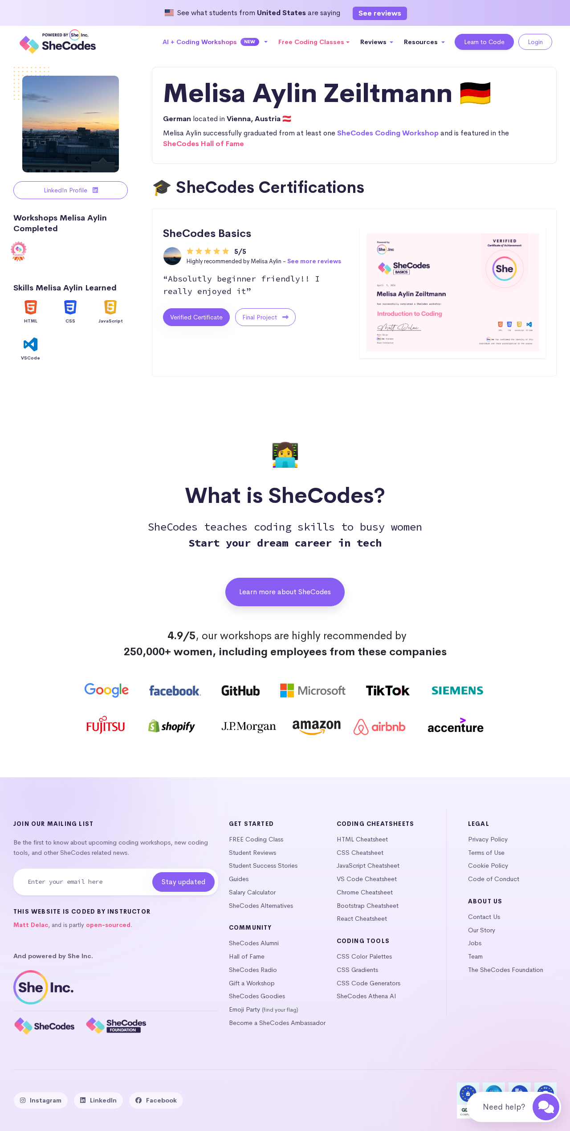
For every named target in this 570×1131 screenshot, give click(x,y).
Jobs (474, 943)
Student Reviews (252, 853)
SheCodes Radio (253, 970)
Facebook (161, 1100)
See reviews (379, 13)
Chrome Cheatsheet (365, 892)
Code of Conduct (493, 879)
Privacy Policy (488, 839)
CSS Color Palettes (364, 956)
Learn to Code (484, 42)
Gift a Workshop (252, 983)
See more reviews (314, 261)
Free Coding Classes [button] (311, 42)
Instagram (45, 1100)
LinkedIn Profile (66, 190)
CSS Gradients (357, 970)
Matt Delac (30, 925)
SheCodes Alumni (254, 943)
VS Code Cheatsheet (367, 879)
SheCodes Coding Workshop (388, 133)
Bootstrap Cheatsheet (368, 906)
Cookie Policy (488, 866)
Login (535, 42)
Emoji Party (244, 1009)
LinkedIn (103, 1100)
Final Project (260, 317)
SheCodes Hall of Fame (203, 143)
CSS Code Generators (368, 983)
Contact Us (484, 917)
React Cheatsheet (362, 919)
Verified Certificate (196, 317)
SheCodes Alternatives (261, 906)
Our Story (481, 930)
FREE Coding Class (256, 839)
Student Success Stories (263, 866)
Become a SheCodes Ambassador (277, 1023)
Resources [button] (422, 42)
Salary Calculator (252, 892)
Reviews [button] (374, 42)
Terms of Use (486, 853)
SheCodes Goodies (257, 996)
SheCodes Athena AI (366, 996)
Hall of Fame (247, 956)
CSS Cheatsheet (360, 853)
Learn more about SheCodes (285, 591)
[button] (215, 42)
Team (475, 956)
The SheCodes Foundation (505, 970)
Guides (238, 879)
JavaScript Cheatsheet (368, 866)
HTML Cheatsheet (362, 839)
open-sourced (108, 925)
